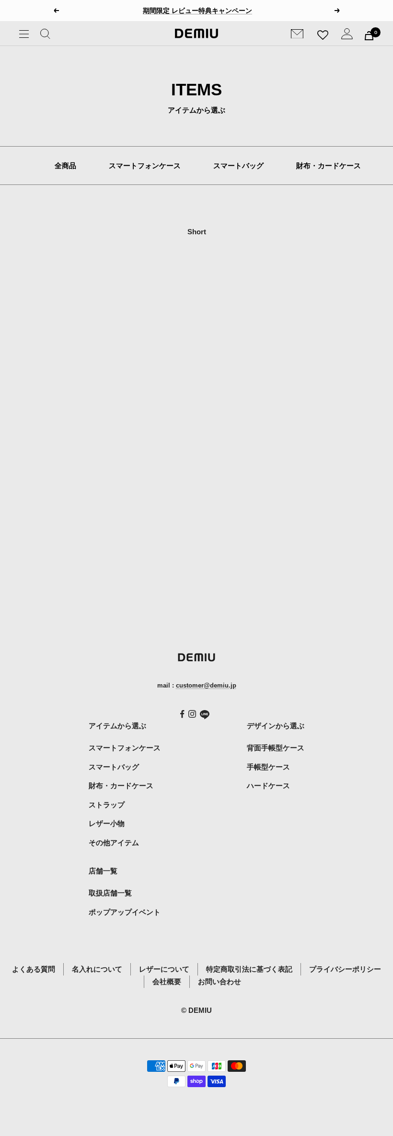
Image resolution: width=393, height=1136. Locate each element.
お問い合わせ (219, 981)
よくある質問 (33, 969)
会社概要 (166, 981)
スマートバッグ (238, 165)
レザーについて (164, 969)
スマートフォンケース (145, 165)
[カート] (369, 35)
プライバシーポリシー (345, 969)
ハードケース (268, 785)
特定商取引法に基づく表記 (249, 969)
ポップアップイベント (125, 912)
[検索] (45, 36)
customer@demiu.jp (206, 685)
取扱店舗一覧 (110, 893)
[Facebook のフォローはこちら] (182, 714)
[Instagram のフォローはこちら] (192, 714)
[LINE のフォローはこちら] (204, 715)
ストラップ (107, 805)
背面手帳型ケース (275, 748)
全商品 (65, 165)
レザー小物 (107, 823)
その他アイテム (114, 842)
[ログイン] (347, 35)
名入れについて (97, 969)
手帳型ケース (268, 767)
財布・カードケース (328, 165)
